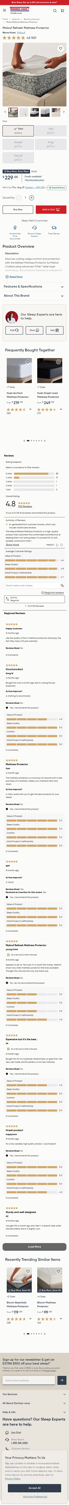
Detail (34, 171)
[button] (63, 111)
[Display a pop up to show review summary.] (30, 409)
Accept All (35, 1488)
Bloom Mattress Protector (46, 1304)
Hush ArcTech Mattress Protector (18, 395)
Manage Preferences (35, 1497)
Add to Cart (49, 209)
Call (12, 330)
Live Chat (16, 1432)
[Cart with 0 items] (63, 11)
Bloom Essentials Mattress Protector (18, 1304)
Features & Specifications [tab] (23, 286)
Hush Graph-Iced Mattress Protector (48, 395)
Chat (32, 330)
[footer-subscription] (61, 1380)
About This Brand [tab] (16, 295)
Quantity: (9, 197)
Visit (52, 330)
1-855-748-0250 (19, 1443)
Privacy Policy (50, 1371)
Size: (5, 121)
